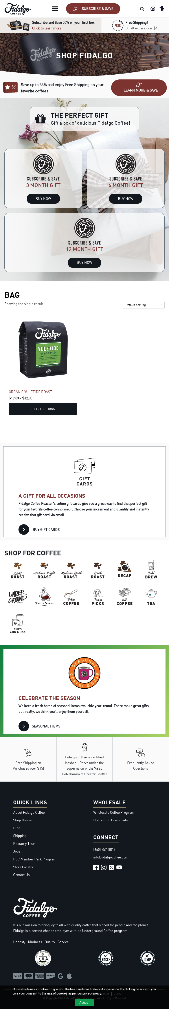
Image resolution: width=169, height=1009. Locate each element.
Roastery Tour (24, 843)
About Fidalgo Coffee (29, 812)
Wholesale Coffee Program (113, 812)
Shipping (20, 835)
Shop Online (22, 820)
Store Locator (23, 867)
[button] (93, 8)
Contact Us (21, 875)
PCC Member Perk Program (34, 859)
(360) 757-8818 (104, 849)
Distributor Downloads (110, 820)
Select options (43, 409)
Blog (16, 828)
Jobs (16, 851)
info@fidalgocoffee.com (110, 857)
